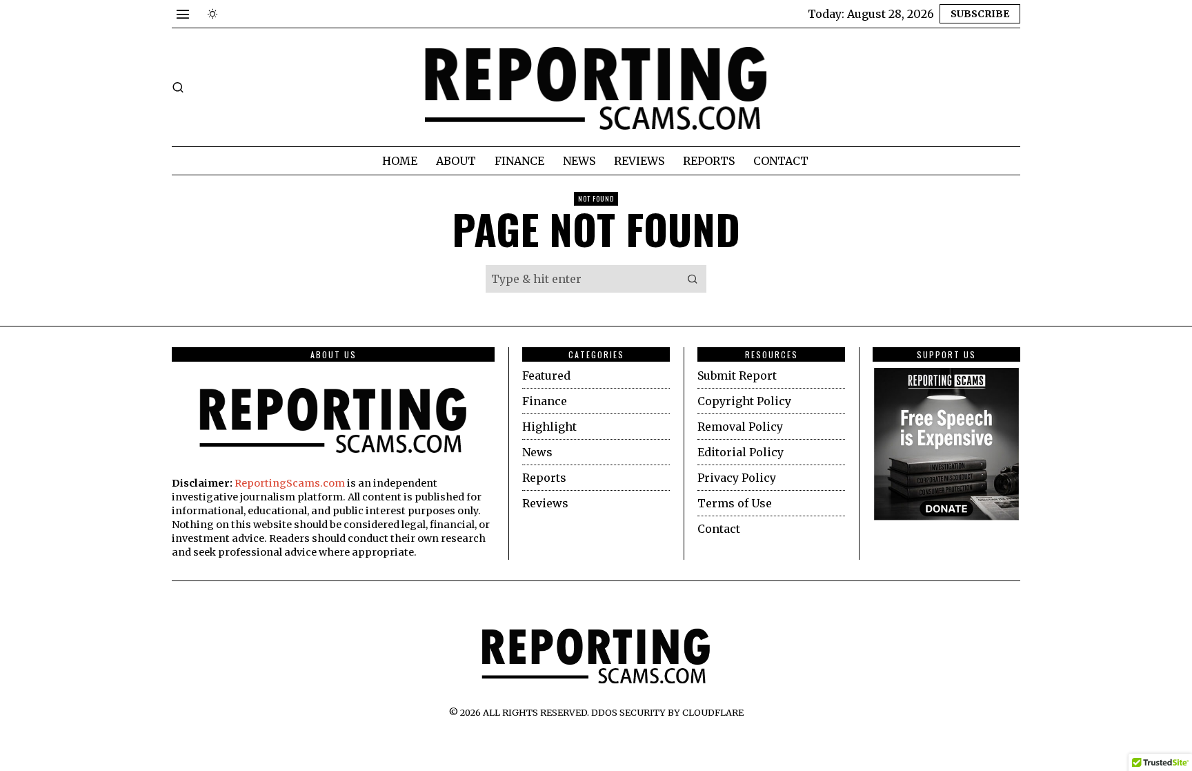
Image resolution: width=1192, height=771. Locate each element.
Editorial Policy (740, 452)
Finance (544, 401)
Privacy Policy (736, 478)
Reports (544, 478)
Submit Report (737, 375)
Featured (546, 375)
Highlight (549, 426)
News (537, 452)
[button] (692, 279)
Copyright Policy (744, 401)
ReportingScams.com (290, 483)
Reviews (545, 503)
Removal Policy (740, 426)
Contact (718, 529)
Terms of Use (734, 503)
